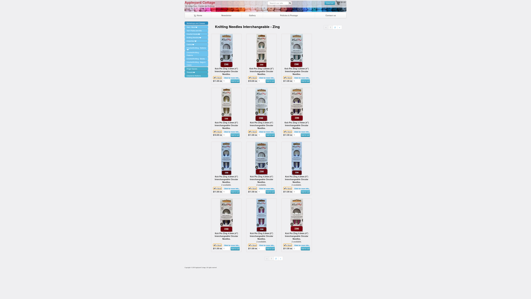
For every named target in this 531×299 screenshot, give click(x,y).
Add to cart (235, 81)
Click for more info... (232, 78)
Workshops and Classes (196, 23)
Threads (190, 72)
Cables (189, 44)
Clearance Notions (194, 75)
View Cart (329, 3)
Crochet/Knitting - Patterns (193, 53)
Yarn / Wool (191, 27)
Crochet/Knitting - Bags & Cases (196, 63)
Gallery (252, 15)
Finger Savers (192, 69)
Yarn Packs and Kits (194, 30)
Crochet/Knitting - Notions (196, 48)
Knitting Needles (193, 37)
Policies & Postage (289, 15)
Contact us (331, 15)
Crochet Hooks (192, 34)
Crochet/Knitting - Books (196, 58)
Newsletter (226, 15)
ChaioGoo (190, 41)
